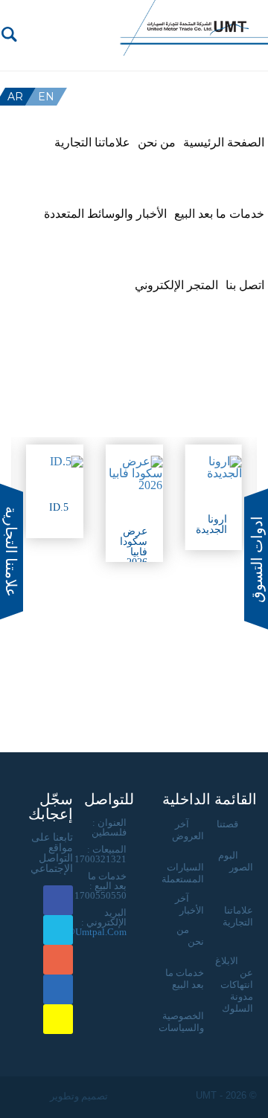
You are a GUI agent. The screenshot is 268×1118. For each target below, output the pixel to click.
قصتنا (227, 824)
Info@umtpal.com (88, 931)
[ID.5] (54, 462)
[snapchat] (94, 49)
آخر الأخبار (189, 904)
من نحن (190, 935)
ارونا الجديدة (211, 524)
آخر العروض (188, 829)
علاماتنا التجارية (238, 916)
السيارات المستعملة (183, 873)
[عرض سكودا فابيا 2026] (134, 473)
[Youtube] (78, 30)
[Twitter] (94, 30)
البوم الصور (235, 861)
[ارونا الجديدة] (213, 467)
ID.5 (58, 507)
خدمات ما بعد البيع (184, 978)
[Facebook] (110, 30)
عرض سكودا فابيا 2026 (133, 547)
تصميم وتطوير (78, 1096)
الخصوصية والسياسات (181, 1021)
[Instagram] (110, 49)
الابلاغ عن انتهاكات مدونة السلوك (234, 984)
